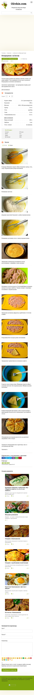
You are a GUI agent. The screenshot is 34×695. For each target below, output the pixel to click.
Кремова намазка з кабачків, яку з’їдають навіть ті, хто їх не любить (16, 489)
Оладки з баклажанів (12, 538)
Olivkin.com (18, 3)
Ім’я (3, 628)
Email (4, 634)
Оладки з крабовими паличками (16, 563)
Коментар (4, 640)
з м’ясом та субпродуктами (9, 58)
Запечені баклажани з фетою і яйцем (15, 587)
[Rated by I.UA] (12, 685)
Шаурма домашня (11, 514)
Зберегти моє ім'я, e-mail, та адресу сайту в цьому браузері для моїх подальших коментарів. (16, 665)
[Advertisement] (17, 33)
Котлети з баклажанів (13, 612)
